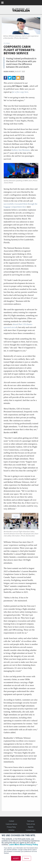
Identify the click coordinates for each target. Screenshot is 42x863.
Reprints (30, 827)
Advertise (11, 830)
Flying (7, 43)
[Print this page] (22, 78)
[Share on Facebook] (5, 78)
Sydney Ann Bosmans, (21, 150)
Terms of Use (30, 824)
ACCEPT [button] (16, 858)
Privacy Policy (11, 827)
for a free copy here (20, 92)
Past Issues (30, 821)
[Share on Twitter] (10, 78)
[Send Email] (18, 78)
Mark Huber (9, 71)
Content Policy (30, 830)
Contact (11, 821)
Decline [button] (26, 858)
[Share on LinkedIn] (14, 78)
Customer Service (11, 824)
